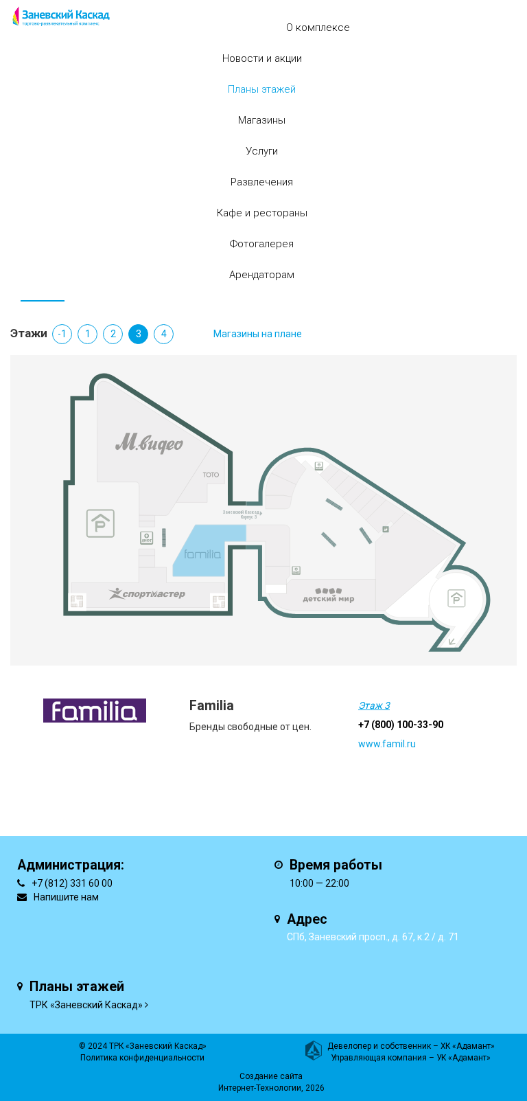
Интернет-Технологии (259, 1088)
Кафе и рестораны (262, 213)
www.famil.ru (387, 743)
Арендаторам (261, 275)
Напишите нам (66, 897)
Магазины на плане (257, 333)
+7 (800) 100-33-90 (400, 724)
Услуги (262, 151)
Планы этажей (262, 89)
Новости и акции (262, 58)
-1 (62, 333)
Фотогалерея (262, 244)
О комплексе (318, 27)
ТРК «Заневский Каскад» (86, 1004)
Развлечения (262, 182)
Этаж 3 (374, 705)
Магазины (261, 120)
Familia (211, 706)
